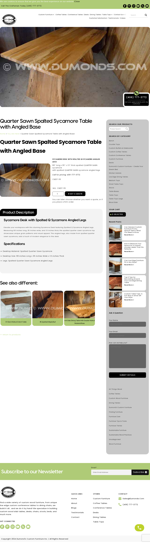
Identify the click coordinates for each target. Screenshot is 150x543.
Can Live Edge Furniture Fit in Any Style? (134, 261)
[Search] (146, 15)
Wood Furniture (115, 444)
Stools (111, 188)
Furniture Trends (115, 426)
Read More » (129, 235)
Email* (94, 467)
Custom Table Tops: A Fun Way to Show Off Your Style (133, 295)
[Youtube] (138, 6)
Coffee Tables (61, 15)
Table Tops (106, 15)
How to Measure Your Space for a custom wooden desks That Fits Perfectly (134, 246)
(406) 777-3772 (33, 6)
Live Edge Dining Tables (118, 177)
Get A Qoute (76, 194)
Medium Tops (114, 180)
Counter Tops (114, 144)
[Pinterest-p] (129, 6)
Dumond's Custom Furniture (120, 407)
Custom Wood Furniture (118, 398)
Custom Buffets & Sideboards (121, 148)
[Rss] (142, 6)
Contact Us (118, 15)
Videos (123, 18)
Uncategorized (115, 439)
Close (77, 1)
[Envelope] (147, 6)
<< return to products (10, 334)
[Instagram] (133, 6)
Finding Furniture (116, 412)
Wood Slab (113, 202)
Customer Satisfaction (98, 18)
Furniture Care (114, 417)
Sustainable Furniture (117, 430)
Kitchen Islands (115, 173)
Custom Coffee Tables (118, 152)
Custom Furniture (45, 15)
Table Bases (114, 191)
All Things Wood (115, 389)
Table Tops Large (116, 199)
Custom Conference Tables (120, 155)
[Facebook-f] (125, 6)
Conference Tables (75, 15)
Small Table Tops (116, 184)
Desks (86, 15)
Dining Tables (95, 15)
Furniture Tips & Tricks (118, 421)
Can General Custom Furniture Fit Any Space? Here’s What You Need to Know (133, 229)
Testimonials (113, 18)
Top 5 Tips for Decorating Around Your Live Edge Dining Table (133, 279)
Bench (111, 141)
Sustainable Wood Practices (120, 435)
